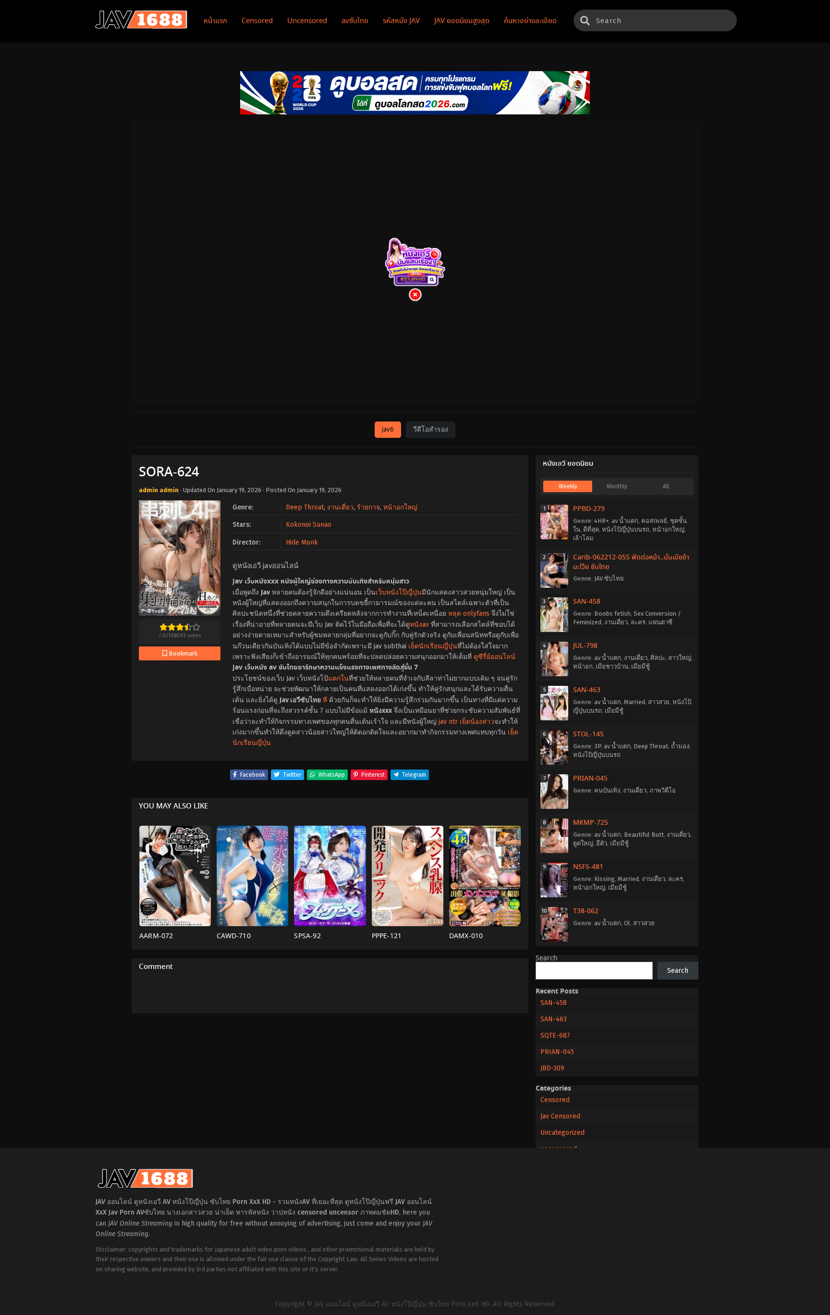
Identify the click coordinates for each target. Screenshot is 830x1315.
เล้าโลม (583, 538)
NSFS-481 (588, 867)
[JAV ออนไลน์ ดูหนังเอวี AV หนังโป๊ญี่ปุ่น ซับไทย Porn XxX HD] (141, 27)
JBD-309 (552, 1068)
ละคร (638, 622)
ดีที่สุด (591, 529)
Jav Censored (560, 1116)
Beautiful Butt (644, 834)
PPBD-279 (589, 509)
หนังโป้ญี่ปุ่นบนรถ (625, 529)
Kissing (604, 878)
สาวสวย (659, 702)
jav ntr (448, 722)
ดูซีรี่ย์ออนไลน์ (494, 657)
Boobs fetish (612, 613)
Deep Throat (305, 507)
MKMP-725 (590, 823)
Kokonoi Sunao (308, 525)
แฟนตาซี (660, 622)
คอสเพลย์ (654, 520)
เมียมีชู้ (640, 666)
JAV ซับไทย (609, 578)
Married (634, 702)
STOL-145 (588, 734)
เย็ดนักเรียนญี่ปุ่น (432, 646)
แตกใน (338, 678)
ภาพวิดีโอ (662, 790)
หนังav (419, 624)
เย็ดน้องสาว (477, 722)
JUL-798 (585, 646)
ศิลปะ (657, 657)
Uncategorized (562, 1133)
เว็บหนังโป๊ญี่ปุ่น (399, 592)
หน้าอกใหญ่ (400, 507)
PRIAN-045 (590, 778)
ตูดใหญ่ (583, 843)
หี (325, 700)
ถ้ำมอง (680, 746)
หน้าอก (583, 666)
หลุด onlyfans (468, 613)
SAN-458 (586, 602)
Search (547, 958)
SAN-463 (586, 690)
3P (597, 746)
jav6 (388, 429)
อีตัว (601, 843)
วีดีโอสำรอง (430, 429)
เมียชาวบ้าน (612, 666)
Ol (627, 923)
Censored (555, 1100)
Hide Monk (302, 542)
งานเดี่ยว (340, 507)
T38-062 (585, 911)
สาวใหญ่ (679, 657)
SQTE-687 (555, 1035)
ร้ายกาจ (368, 507)
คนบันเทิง (607, 790)
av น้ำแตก (624, 520)
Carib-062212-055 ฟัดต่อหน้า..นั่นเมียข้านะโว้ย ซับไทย (631, 562)
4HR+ (601, 520)
